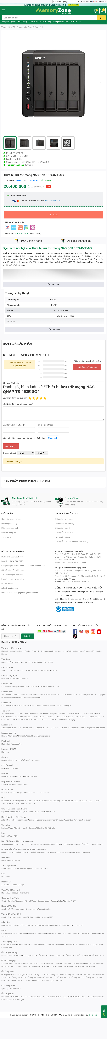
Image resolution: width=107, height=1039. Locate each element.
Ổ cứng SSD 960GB (35, 978)
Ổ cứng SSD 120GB (8, 975)
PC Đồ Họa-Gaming (21, 793)
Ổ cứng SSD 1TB (50, 978)
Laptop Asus (56, 651)
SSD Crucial (22, 980)
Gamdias (67, 901)
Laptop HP (37, 651)
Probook (52, 706)
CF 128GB (43, 720)
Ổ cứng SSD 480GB (89, 975)
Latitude (21, 686)
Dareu (47, 820)
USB (75, 22)
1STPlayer (32, 901)
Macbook (4, 651)
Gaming (14, 686)
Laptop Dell (67, 651)
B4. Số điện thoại (45, 425)
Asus (47, 901)
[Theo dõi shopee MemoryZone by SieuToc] (87, 631)
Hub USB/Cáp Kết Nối (37, 944)
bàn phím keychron (9, 22)
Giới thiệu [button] (7, 513)
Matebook (5, 752)
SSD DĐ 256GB (17, 966)
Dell (42, 812)
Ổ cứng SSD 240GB (41, 975)
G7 (14, 678)
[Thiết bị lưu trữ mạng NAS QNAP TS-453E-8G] (53, 83)
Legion (47, 736)
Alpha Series (6, 728)
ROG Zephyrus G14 (54, 695)
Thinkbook (13, 736)
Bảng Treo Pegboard (50, 852)
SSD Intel (12, 980)
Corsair (17, 812)
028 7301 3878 (21, 233)
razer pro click (58, 22)
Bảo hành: (12, 561)
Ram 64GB (42, 933)
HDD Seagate (19, 1000)
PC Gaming (46, 22)
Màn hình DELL (19, 925)
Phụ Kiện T (45, 828)
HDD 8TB (57, 997)
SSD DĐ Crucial (7, 964)
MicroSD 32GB (89, 714)
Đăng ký (27, 636)
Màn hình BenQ (43, 925)
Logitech (4, 812)
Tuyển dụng (6, 537)
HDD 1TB (15, 997)
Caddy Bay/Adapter (8, 944)
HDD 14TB (85, 997)
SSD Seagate (33, 980)
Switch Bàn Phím (71, 820)
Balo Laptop (36, 760)
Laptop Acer (46, 651)
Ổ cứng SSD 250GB (57, 975)
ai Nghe (52, 828)
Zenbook (9, 695)
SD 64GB (78, 717)
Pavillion (19, 706)
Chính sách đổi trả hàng (64, 523)
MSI (21, 776)
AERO (18, 678)
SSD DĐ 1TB (68, 966)
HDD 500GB (6, 997)
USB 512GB (22, 804)
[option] (53, 83)
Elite (32, 706)
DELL (7, 768)
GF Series (37, 728)
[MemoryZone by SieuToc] (53, 11)
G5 (10, 678)
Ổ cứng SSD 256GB (73, 975)
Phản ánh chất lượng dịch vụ (13, 579)
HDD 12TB (76, 997)
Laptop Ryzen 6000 (45, 662)
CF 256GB (52, 720)
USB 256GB (12, 804)
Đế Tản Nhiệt (25, 760)
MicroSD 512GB (39, 717)
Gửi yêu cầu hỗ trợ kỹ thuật (12, 570)
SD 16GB (61, 717)
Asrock (26, 776)
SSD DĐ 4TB (90, 966)
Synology (4, 989)
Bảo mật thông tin (8, 532)
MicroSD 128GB (13, 717)
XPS (57, 686)
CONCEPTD (12, 670)
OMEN (59, 706)
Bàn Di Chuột (50, 812)
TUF (2, 695)
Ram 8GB (13, 933)
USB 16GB (74, 801)
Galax (60, 901)
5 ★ (40, 361)
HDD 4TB (40, 997)
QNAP (19, 180)
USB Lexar (28, 801)
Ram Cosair (62, 933)
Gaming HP (67, 706)
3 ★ (40, 369)
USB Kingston (18, 801)
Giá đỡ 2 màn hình (23, 852)
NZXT (74, 901)
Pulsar (31, 812)
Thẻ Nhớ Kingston (50, 714)
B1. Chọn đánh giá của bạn (15, 398)
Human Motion (64, 852)
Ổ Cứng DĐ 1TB (45, 955)
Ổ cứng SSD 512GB (19, 978)
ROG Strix (18, 698)
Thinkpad (21, 736)
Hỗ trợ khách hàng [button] (12, 551)
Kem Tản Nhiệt (71, 944)
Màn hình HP (31, 925)
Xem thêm (54, 284)
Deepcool (19, 901)
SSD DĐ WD (34, 964)
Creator (102, 728)
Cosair (3, 901)
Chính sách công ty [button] (66, 513)
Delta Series (16, 728)
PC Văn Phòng (6, 793)
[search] (101, 17)
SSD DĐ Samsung (21, 964)
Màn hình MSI (78, 925)
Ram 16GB (23, 933)
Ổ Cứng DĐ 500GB (30, 955)
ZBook (45, 706)
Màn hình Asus (6, 925)
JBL (38, 828)
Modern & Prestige (84, 728)
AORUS (25, 678)
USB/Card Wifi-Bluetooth (56, 944)
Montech (53, 901)
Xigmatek (11, 901)
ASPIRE (21, 670)
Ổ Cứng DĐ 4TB (85, 955)
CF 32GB (26, 720)
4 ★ (40, 365)
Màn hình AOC (55, 925)
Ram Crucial (72, 933)
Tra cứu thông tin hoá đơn (12, 575)
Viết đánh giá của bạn (87, 367)
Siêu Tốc (93, 1015)
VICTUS (27, 706)
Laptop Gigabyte (25, 651)
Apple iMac (23, 784)
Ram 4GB (5, 933)
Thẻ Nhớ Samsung (23, 714)
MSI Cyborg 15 (24, 22)
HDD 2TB (24, 997)
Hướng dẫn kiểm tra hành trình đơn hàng (71, 541)
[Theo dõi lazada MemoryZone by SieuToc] (81, 631)
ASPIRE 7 (29, 670)
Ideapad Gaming (37, 736)
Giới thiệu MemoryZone (10, 519)
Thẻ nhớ (68, 22)
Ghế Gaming (98, 844)
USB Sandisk (6, 801)
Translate (101, 1)
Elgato (17, 860)
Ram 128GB (51, 933)
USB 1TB (32, 804)
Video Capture (6, 868)
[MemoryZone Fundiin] (53, 4)
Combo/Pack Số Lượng (66, 720)
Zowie (37, 812)
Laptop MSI (14, 651)
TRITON (54, 670)
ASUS (12, 776)
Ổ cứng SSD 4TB (78, 978)
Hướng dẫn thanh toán (64, 532)
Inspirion (28, 686)
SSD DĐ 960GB (56, 966)
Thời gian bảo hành (15, 165)
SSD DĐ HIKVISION (76, 964)
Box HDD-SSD (22, 944)
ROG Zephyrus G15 (70, 695)
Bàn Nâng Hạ (71, 844)
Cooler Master (34, 844)
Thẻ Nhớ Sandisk (7, 714)
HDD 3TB (32, 997)
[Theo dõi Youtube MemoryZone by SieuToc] (99, 631)
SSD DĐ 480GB (30, 966)
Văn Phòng (5, 686)
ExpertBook (36, 698)
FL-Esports (40, 820)
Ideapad (4, 736)
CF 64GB (34, 720)
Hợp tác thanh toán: (19, 592)
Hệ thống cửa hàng (9, 523)
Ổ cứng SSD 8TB (92, 978)
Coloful (22, 893)
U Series (4, 678)
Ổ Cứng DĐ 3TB (72, 955)
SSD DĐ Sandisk (47, 964)
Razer (11, 812)
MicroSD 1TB (52, 717)
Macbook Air (5, 744)
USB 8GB (65, 801)
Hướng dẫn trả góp (62, 537)
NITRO (36, 670)
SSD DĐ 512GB (43, 966)
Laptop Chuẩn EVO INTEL (11, 662)
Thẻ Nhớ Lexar (64, 714)
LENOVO (14, 768)
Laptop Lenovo (77, 651)
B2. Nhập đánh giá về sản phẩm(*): (18, 404)
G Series (42, 686)
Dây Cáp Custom (85, 820)
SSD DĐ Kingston (61, 964)
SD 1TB (11, 720)
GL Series (45, 728)
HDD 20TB (95, 997)
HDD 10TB (67, 997)
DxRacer (24, 844)
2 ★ (40, 373)
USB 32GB (83, 801)
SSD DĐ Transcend (92, 964)
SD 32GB (69, 717)
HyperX (24, 812)
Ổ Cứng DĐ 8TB (98, 955)
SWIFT (3, 670)
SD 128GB (87, 717)
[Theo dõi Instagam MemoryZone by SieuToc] (93, 631)
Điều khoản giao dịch (9, 528)
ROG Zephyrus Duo (86, 695)
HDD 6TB (49, 997)
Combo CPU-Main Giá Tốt (39, 793)
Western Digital (7, 955)
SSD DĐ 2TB (79, 966)
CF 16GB (18, 720)
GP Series (54, 728)
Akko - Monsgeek (7, 820)
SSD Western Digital (46, 980)
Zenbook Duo (19, 695)
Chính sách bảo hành (63, 528)
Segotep (41, 901)
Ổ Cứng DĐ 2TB (58, 955)
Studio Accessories (41, 868)
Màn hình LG (67, 925)
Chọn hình (52, 438)
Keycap (61, 820)
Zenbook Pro (41, 695)
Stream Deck (18, 868)
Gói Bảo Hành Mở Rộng (10, 760)
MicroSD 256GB (26, 717)
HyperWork (44, 844)
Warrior (4, 844)
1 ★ (40, 377)
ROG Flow (10, 698)
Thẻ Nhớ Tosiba (37, 714)
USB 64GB (93, 801)
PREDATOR (45, 670)
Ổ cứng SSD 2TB (64, 978)
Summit (95, 728)
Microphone (28, 868)
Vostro (35, 686)
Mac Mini (34, 776)
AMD (7, 877)
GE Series (63, 728)
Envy (13, 706)
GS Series (72, 728)
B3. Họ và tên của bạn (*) (14, 425)
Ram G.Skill (82, 933)
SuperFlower (38, 909)
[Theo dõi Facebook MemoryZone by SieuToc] (75, 631)
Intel (2, 877)
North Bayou (75, 852)
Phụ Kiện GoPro (84, 944)
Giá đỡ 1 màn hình (8, 852)
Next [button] (101, 83)
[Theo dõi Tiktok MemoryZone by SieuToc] (75, 636)
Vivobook (27, 698)
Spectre (38, 706)
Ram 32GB (32, 933)
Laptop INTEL (90, 651)
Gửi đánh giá (11, 446)
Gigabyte (21, 885)
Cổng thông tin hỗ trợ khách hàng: (23, 566)
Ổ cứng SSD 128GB (25, 975)
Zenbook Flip (30, 695)
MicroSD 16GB (76, 714)
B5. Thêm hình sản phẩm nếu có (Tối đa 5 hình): (30, 438)
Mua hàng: (12, 557)
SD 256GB (96, 717)
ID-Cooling (32, 917)
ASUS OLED (36, 22)
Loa (79, 22)
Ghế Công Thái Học (84, 844)
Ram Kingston (93, 933)
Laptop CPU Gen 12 (29, 662)
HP (2, 768)
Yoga (28, 736)
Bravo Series (27, 728)
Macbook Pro (17, 744)
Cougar (53, 844)
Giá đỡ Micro (36, 852)
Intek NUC (5, 776)
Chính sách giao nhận (63, 519)
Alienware (50, 686)
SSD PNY (59, 980)
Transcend (18, 955)
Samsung (32, 828)
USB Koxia (38, 801)
